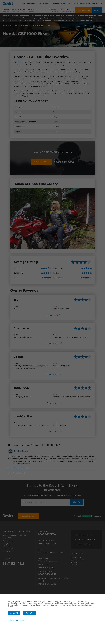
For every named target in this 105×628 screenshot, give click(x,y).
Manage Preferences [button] (17, 620)
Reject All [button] (29, 613)
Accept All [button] (14, 613)
